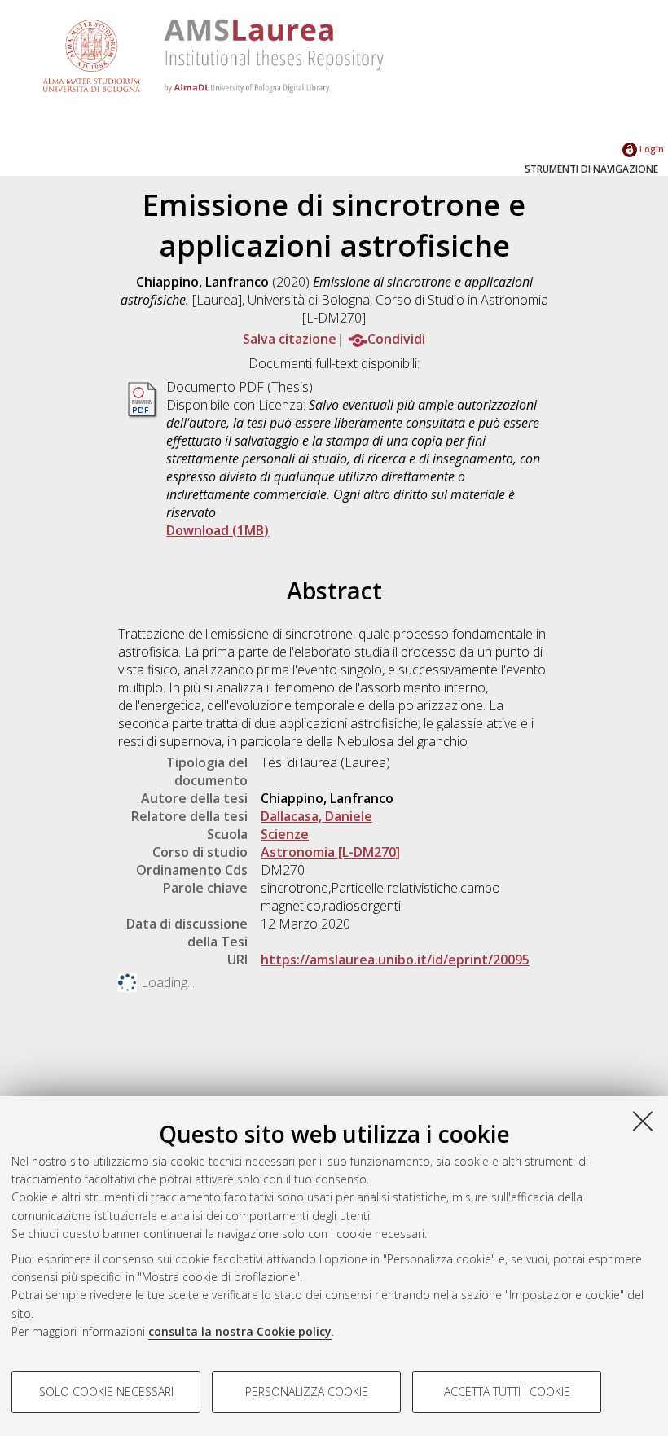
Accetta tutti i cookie (507, 1391)
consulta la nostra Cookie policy (240, 1331)
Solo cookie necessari (106, 1391)
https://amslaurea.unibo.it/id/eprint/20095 (395, 959)
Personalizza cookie (306, 1391)
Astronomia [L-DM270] (330, 852)
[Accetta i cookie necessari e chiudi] (643, 1121)
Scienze (285, 834)
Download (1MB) (217, 530)
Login (650, 149)
